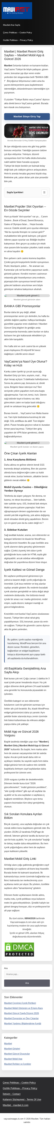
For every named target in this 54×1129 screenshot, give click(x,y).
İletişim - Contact (11, 1094)
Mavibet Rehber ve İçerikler (17, 1064)
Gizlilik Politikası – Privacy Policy (18, 40)
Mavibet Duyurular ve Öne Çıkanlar (21, 1018)
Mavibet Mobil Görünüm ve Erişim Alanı (23, 1008)
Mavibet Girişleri (12, 1048)
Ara (6, 968)
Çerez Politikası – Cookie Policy (17, 32)
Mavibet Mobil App (13, 1059)
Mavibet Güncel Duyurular (17, 1054)
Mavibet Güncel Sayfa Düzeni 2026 (21, 1013)
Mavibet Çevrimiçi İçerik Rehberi (20, 1003)
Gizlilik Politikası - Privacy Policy (20, 1088)
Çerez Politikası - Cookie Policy (19, 1082)
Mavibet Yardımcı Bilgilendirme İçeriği (22, 1023)
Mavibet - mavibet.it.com (15, 1105)
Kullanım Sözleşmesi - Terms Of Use (22, 1099)
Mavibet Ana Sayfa (11, 25)
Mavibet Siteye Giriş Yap (27, 116)
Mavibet (8, 1043)
